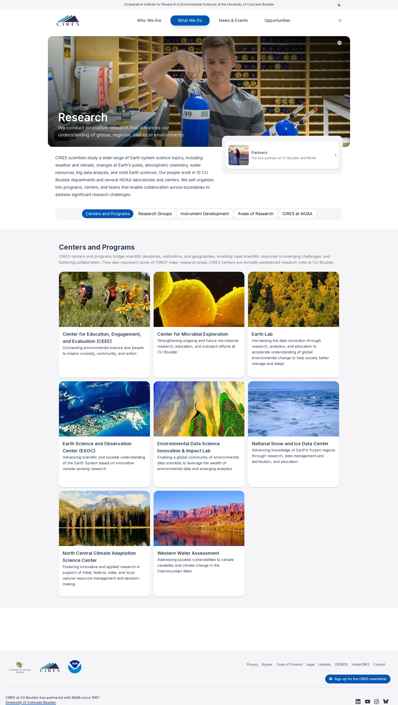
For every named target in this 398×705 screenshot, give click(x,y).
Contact (379, 664)
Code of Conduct (289, 664)
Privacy (252, 664)
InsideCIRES (361, 664)
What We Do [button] (190, 20)
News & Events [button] (233, 20)
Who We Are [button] (149, 20)
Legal (310, 664)
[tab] (107, 213)
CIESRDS (341, 664)
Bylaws (267, 664)
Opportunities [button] (277, 20)
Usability (324, 664)
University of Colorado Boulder (31, 702)
